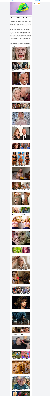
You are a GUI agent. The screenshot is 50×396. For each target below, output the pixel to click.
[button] (21, 9)
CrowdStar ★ (12, 0)
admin (12, 18)
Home (10, 18)
